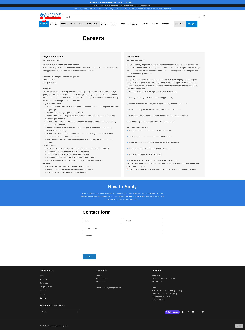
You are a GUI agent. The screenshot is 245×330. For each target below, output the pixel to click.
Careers (43, 298)
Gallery (42, 290)
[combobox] (131, 17)
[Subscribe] (77, 311)
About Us (43, 279)
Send (89, 257)
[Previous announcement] (73, 2)
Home (42, 276)
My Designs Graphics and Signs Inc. (56, 326)
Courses (43, 294)
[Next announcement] (172, 2)
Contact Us (44, 283)
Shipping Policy (46, 287)
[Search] (199, 17)
